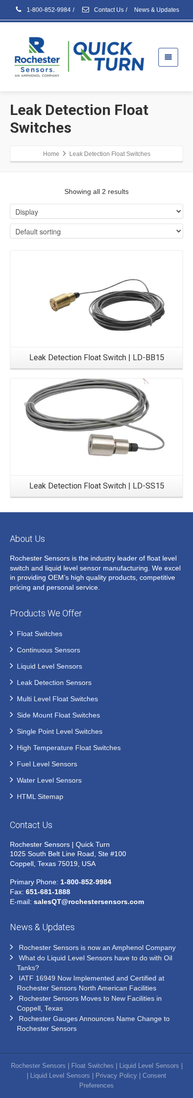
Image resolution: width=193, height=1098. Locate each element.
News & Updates (156, 9)
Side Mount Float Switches (58, 715)
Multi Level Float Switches (57, 699)
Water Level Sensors (49, 780)
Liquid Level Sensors (49, 666)
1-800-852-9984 (48, 9)
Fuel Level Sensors (47, 764)
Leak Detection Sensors (54, 682)
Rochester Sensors (38, 1065)
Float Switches (39, 634)
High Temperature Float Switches (69, 748)
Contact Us (108, 9)
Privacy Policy (116, 1075)
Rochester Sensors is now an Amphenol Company (97, 947)
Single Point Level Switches (59, 731)
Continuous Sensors (48, 650)
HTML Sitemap (40, 796)
